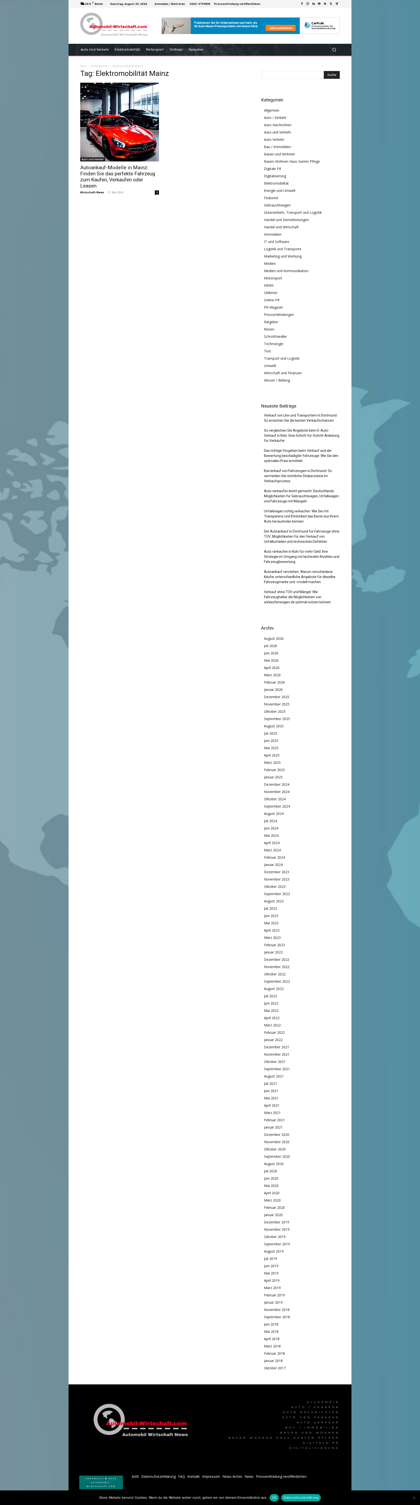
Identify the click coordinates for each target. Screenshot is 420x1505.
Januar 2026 (273, 689)
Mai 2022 (271, 1010)
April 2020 (272, 1193)
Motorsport (273, 278)
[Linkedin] (313, 4)
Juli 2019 (270, 1258)
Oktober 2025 (275, 711)
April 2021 (272, 1105)
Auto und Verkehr (93, 159)
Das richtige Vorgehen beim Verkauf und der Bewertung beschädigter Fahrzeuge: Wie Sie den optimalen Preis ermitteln (301, 456)
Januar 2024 (273, 864)
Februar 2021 (274, 1120)
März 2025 (272, 762)
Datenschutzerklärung (301, 1497)
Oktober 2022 (275, 974)
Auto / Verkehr (275, 117)
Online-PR (272, 300)
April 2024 (272, 842)
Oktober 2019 (275, 1236)
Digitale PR (272, 168)
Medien (270, 263)
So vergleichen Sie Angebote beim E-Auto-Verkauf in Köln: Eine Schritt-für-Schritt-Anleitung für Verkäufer (301, 435)
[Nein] (413, 1497)
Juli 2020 (270, 1171)
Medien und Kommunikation (286, 270)
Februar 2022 (274, 1032)
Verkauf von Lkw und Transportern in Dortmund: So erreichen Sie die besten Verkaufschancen (300, 417)
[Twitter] (331, 4)
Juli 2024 (270, 821)
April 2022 (272, 1017)
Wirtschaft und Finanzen (283, 373)
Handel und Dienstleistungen (286, 219)
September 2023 (277, 893)
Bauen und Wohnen (279, 154)
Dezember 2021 (276, 1047)
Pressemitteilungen (279, 314)
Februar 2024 (274, 857)
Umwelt (270, 365)
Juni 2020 (271, 1178)
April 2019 (272, 1280)
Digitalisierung (275, 176)
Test (267, 351)
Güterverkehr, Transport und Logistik (293, 212)
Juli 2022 (270, 996)
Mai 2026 (271, 660)
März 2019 (272, 1287)
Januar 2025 (273, 777)
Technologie (273, 343)
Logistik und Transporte (282, 249)
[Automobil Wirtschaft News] (142, 1422)
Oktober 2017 (275, 1368)
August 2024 (274, 813)
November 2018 (276, 1309)
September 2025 (277, 718)
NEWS (269, 285)
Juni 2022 (271, 1003)
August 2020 (274, 1163)
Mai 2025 (271, 748)
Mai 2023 (271, 923)
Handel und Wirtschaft (281, 227)
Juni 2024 (271, 828)
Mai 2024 (271, 835)
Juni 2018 (271, 1324)
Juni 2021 (271, 1090)
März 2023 (272, 937)
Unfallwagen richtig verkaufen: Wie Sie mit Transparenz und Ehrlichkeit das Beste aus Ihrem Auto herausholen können (301, 516)
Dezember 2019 (276, 1222)
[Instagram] (308, 4)
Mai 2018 (271, 1331)
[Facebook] (302, 4)
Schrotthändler (275, 336)
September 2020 (277, 1156)
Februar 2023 (274, 945)
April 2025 (272, 755)
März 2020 (272, 1200)
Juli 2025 (270, 733)
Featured (271, 198)
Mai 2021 (271, 1098)
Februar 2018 (274, 1353)
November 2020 (276, 1142)
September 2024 (277, 806)
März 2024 (272, 850)
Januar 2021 (273, 1127)
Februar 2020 (274, 1207)
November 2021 (276, 1054)
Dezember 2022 (276, 959)
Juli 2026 (270, 645)
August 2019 (274, 1251)
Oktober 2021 (275, 1061)
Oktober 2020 (275, 1149)
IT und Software (276, 241)
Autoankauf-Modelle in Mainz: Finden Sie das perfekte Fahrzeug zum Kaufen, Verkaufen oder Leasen (117, 177)
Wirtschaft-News (92, 192)
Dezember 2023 (276, 872)
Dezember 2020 (276, 1134)
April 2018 (272, 1338)
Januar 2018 (273, 1360)
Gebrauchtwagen (277, 205)
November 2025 (276, 704)
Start (83, 66)
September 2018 (277, 1317)
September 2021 (277, 1069)
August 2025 (274, 726)
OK (274, 1497)
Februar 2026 (274, 682)
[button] (334, 49)
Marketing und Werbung (283, 256)
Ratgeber (271, 322)
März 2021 (272, 1112)
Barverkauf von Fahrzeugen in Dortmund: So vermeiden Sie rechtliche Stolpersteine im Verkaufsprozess (298, 476)
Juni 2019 (271, 1266)
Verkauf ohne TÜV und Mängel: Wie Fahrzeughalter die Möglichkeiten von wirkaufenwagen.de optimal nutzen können (297, 597)
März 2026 (272, 675)
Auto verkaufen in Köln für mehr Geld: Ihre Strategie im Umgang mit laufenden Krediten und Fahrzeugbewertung (301, 557)
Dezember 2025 (276, 697)
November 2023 (276, 879)
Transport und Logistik (281, 358)
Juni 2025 (271, 740)
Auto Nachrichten (277, 125)
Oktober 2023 (275, 886)
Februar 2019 (274, 1295)
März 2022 (272, 1025)
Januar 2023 (273, 952)
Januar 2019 (273, 1302)
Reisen (269, 329)
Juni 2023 (271, 915)
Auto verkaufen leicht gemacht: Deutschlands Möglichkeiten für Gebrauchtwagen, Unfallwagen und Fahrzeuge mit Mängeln (301, 496)
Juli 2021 (270, 1083)
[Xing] (337, 4)
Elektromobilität (276, 183)
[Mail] (319, 4)
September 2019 (277, 1244)
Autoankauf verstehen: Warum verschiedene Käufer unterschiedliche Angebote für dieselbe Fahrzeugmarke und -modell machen (299, 577)
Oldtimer (271, 292)
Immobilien (272, 234)
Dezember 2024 (276, 784)
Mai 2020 (271, 1185)
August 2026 (274, 638)
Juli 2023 (270, 908)
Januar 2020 (273, 1214)
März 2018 (272, 1346)
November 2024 (276, 791)
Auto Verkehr (274, 139)
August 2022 (274, 988)
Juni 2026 (271, 653)
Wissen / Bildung (277, 380)
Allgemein (271, 110)
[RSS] (325, 4)
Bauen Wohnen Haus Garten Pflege (292, 161)
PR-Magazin (273, 307)
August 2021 (274, 1076)
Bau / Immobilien (277, 146)
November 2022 (276, 966)
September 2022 (277, 981)
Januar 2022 (273, 1039)
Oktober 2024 (275, 799)
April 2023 (272, 930)
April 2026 (272, 667)
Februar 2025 (274, 769)
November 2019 (276, 1229)
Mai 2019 (271, 1273)
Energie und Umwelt (280, 190)
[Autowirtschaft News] (115, 26)
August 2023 (274, 901)
